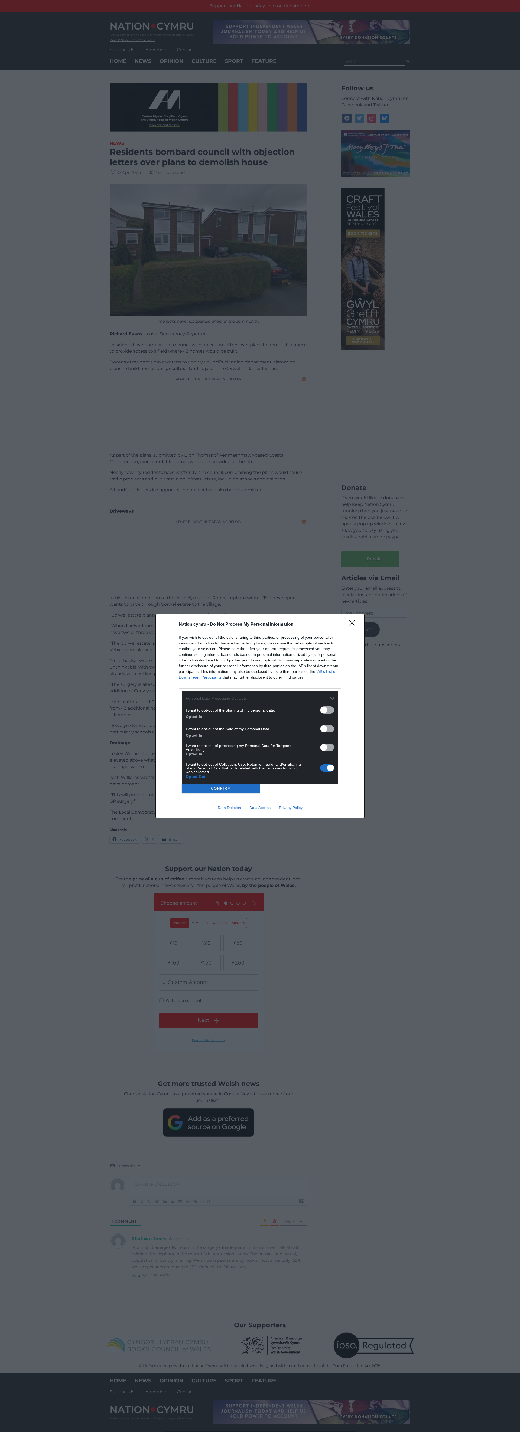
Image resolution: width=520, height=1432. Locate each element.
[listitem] (260, 698)
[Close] (354, 625)
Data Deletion (229, 807)
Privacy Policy (291, 807)
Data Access (260, 807)
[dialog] (260, 716)
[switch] (327, 710)
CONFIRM (221, 789)
